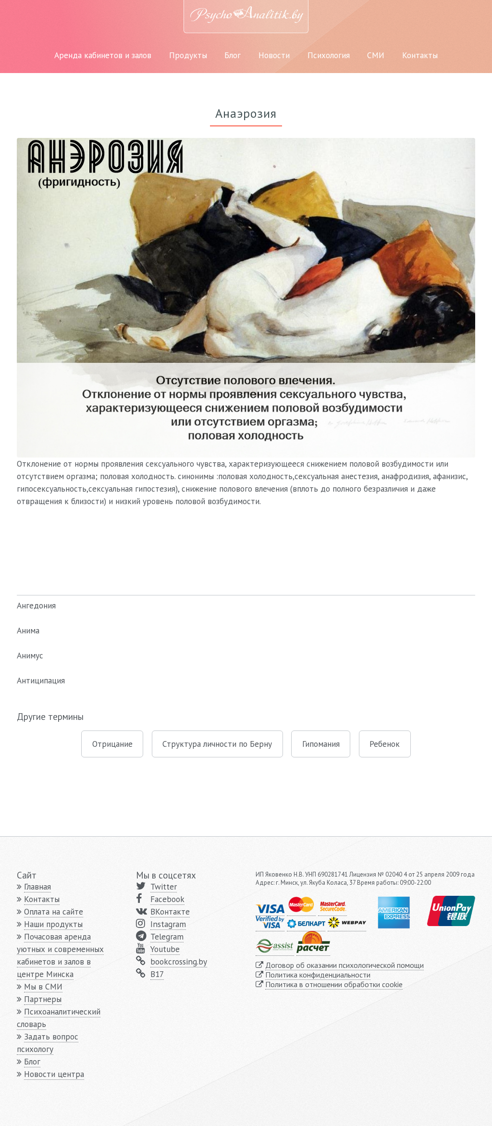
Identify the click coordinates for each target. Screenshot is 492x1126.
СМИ (375, 55)
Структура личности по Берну (217, 743)
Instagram (168, 923)
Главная (37, 886)
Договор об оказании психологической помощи (344, 965)
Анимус (30, 655)
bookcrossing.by (178, 961)
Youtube (165, 948)
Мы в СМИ (43, 986)
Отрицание (112, 743)
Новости (274, 55)
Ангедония (36, 605)
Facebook (167, 898)
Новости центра (54, 1073)
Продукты (188, 55)
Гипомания (321, 743)
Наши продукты (53, 923)
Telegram (167, 936)
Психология (329, 55)
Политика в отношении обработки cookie (334, 984)
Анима (28, 630)
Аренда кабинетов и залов (102, 55)
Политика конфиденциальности (317, 974)
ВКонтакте (170, 911)
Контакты (420, 55)
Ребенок (384, 743)
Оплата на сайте (53, 911)
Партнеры (43, 998)
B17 (157, 973)
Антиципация (41, 680)
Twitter (163, 886)
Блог (232, 55)
